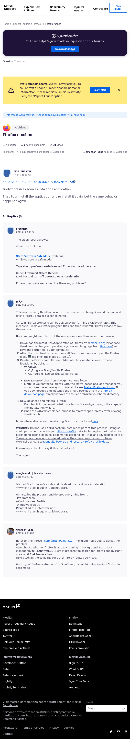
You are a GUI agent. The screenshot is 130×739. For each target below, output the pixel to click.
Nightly (7, 681)
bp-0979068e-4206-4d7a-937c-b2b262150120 (38, 182)
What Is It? (76, 669)
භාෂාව (89, 702)
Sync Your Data (79, 681)
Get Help (74, 687)
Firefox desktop (79, 629)
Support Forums (21, 24)
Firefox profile (66, 431)
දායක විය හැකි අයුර (65, 49)
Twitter (7, 636)
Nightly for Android (15, 687)
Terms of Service (33, 727)
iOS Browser (77, 642)
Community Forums (57, 8)
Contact (8, 733)
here (95, 421)
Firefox (37, 24)
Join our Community (16, 642)
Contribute (100, 8)
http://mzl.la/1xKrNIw (58, 540)
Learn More (100, 90)
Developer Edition (14, 663)
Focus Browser (79, 648)
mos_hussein (22, 171)
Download (75, 623)
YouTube (118, 731)
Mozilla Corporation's (24, 702)
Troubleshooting (28, 152)
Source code (11, 629)
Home (6, 24)
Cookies (68, 727)
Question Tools (12, 61)
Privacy (54, 727)
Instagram (126, 731)
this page (106, 346)
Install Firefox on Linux (99, 387)
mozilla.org (98, 343)
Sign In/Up (118, 8)
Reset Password (79, 675)
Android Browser (80, 636)
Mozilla (11, 607)
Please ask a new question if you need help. (60, 115)
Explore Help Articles (32, 8)
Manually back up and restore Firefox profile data (75, 441)
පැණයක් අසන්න (79, 8)
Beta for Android (14, 675)
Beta (6, 669)
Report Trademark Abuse (19, 623)
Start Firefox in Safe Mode (33, 256)
